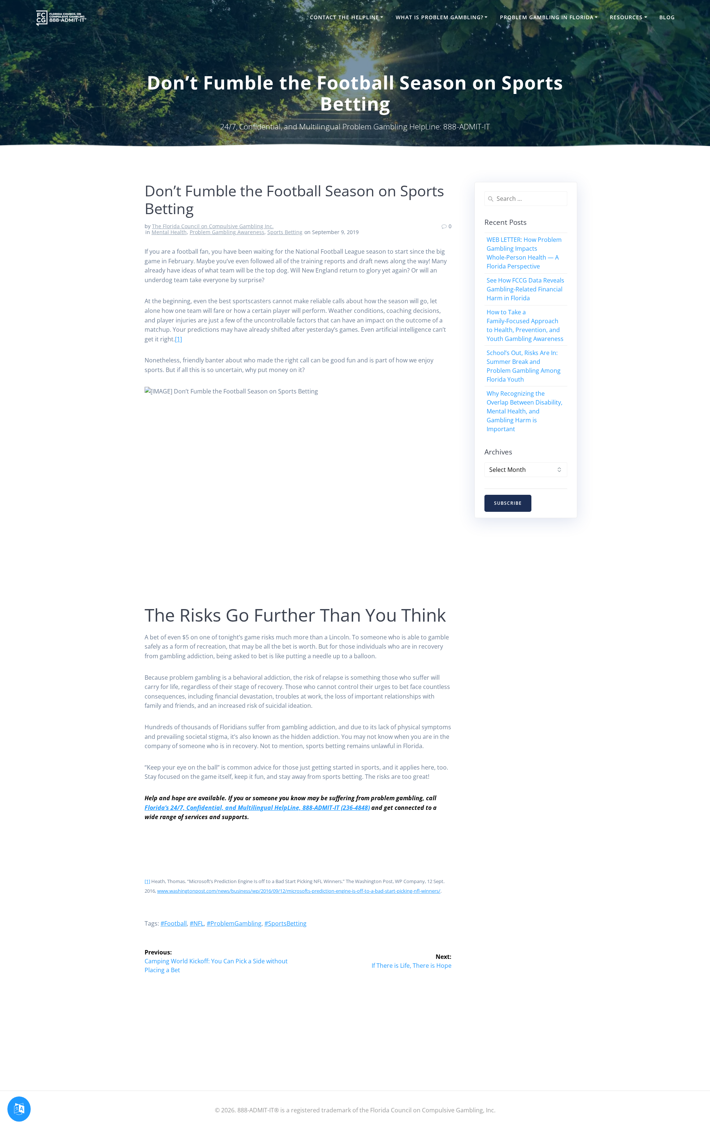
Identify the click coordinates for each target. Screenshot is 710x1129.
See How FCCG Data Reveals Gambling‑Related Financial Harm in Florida (525, 289)
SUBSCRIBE (508, 503)
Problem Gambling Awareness (227, 232)
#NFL (197, 923)
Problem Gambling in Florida (547, 17)
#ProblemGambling (234, 923)
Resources (626, 17)
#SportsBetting (285, 923)
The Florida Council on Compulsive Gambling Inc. (213, 226)
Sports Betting (284, 232)
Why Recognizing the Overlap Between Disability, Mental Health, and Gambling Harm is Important (524, 411)
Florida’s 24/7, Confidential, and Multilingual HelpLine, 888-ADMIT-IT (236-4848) (257, 808)
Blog (667, 17)
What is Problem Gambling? (439, 17)
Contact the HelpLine (344, 17)
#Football (173, 923)
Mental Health (169, 232)
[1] (178, 339)
